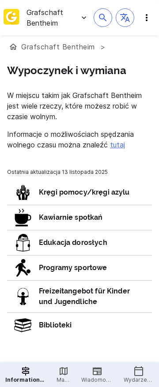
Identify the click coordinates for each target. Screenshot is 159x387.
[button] (125, 17)
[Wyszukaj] (103, 17)
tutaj (117, 144)
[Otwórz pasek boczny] (146, 17)
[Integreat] (11, 17)
